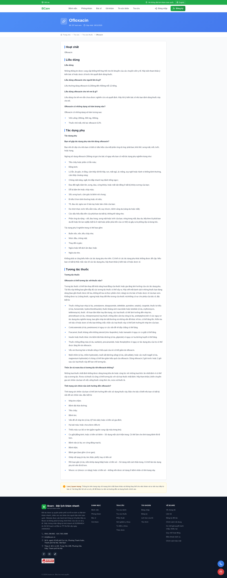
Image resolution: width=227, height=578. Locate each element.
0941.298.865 (49, 534)
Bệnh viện (73, 8)
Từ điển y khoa (122, 526)
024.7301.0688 (62, 534)
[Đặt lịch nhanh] (221, 572)
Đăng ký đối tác (172, 518)
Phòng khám (86, 8)
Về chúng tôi (170, 510)
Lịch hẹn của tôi (147, 518)
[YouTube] (49, 554)
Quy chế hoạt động (173, 533)
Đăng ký (144, 514)
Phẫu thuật (120, 518)
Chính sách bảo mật (173, 541)
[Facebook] (44, 554)
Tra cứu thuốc (121, 514)
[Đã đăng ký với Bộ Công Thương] (64, 561)
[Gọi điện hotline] (221, 564)
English (181, 2)
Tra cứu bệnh (121, 510)
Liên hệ (169, 514)
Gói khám (110, 8)
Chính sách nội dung (174, 522)
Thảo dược (120, 530)
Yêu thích (144, 522)
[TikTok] (55, 554)
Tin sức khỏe (123, 8)
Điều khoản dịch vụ (173, 537)
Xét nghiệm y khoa (123, 522)
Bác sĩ (98, 8)
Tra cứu (136, 8)
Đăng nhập (145, 510)
